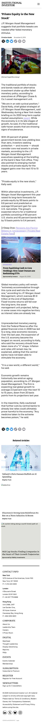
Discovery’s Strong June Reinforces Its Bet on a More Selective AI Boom (20, 514)
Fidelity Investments (18, 557)
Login (17, 720)
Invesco (15, 276)
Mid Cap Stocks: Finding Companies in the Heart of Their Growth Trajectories (20, 553)
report (26, 118)
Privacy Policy (29, 704)
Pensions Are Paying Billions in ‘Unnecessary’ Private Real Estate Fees (20, 231)
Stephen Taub (6, 480)
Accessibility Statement (12, 704)
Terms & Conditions (22, 699)
